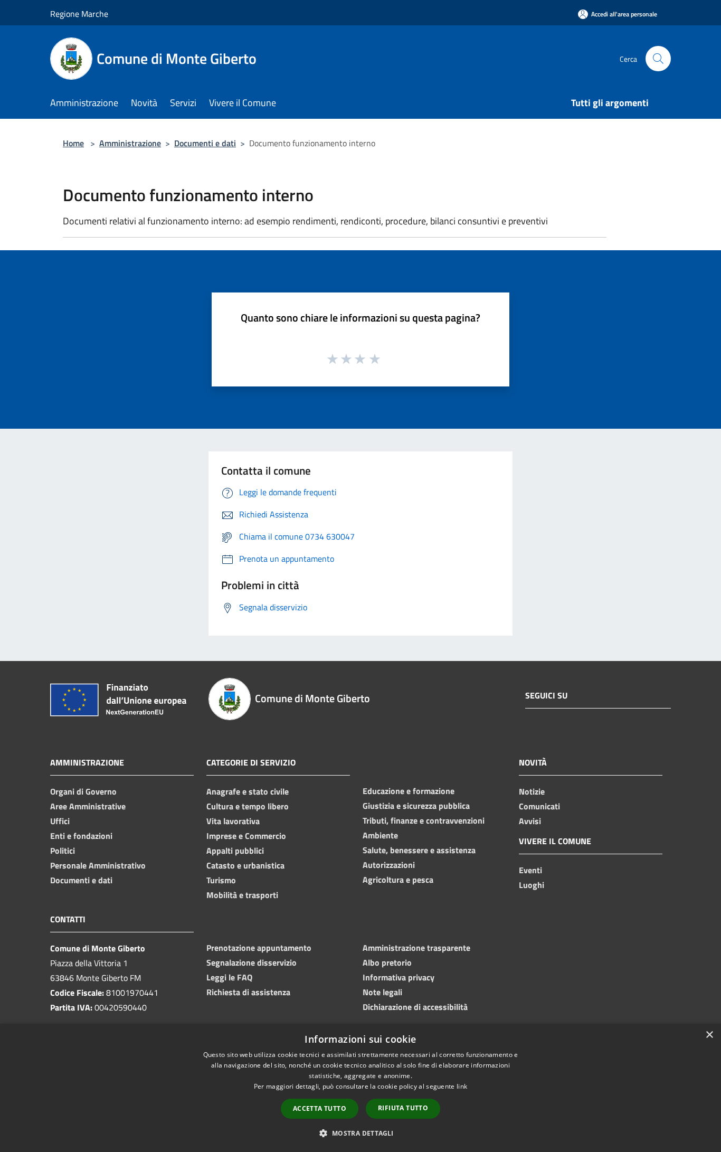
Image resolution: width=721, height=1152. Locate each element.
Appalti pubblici (235, 850)
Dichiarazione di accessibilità (415, 1006)
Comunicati (539, 806)
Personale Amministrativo (98, 865)
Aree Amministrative (88, 806)
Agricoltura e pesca (398, 879)
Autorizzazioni (389, 864)
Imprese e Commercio (246, 835)
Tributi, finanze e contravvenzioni (424, 820)
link (462, 1086)
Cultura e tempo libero (247, 806)
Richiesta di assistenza (248, 992)
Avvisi (530, 821)
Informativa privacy (398, 977)
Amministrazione (130, 143)
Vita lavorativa (233, 821)
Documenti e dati (205, 143)
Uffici (60, 821)
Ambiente (380, 835)
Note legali (382, 992)
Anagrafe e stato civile (247, 791)
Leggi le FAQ (229, 977)
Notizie (532, 791)
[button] (360, 1133)
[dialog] (360, 1088)
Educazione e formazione (408, 791)
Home (73, 143)
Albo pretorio (387, 962)
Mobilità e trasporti (242, 895)
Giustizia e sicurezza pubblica (416, 805)
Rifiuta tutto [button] (403, 1107)
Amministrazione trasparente (416, 947)
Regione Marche (79, 13)
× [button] (709, 1035)
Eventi (530, 870)
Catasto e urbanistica (245, 865)
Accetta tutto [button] (319, 1108)
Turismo (221, 880)
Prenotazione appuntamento (258, 947)
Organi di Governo (83, 791)
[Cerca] (658, 58)
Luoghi (531, 885)
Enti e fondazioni (81, 835)
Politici (62, 850)
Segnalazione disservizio (251, 962)
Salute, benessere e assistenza (419, 850)
